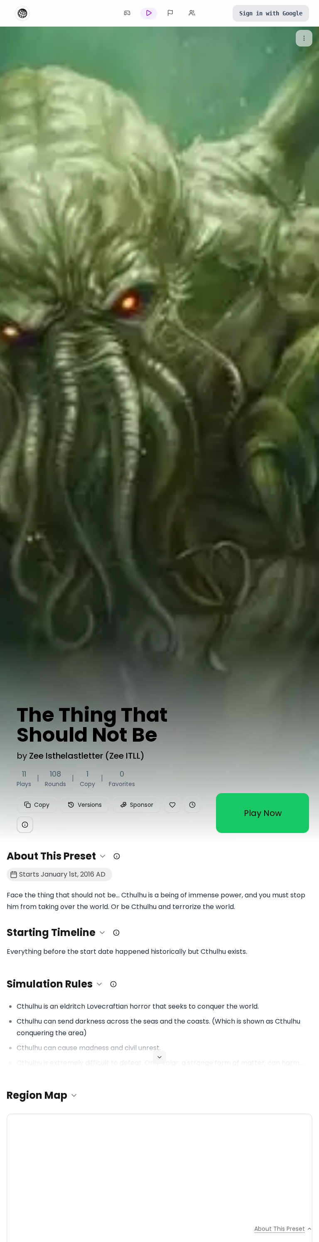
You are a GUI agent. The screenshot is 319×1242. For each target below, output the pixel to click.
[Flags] (170, 13)
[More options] (304, 38)
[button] (57, 856)
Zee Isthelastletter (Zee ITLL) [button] (87, 756)
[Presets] (148, 13)
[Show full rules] (159, 1057)
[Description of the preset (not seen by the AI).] (116, 856)
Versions (90, 805)
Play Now (263, 813)
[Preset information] (25, 824)
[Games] (127, 13)
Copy (41, 805)
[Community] (192, 13)
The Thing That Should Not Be (92, 725)
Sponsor (141, 805)
